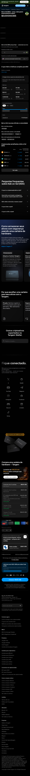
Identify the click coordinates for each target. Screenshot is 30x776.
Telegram (21, 391)
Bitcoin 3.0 (4, 710)
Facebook (21, 399)
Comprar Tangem (20, 5)
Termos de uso (5, 699)
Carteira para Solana (7, 657)
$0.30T (27, 155)
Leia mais (4, 72)
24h (4, 105)
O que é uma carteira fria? (8, 621)
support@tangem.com (7, 600)
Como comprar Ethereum (8, 682)
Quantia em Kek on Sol (6, 49)
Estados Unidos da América (20, 557)
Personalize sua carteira (8, 733)
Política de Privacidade (17, 610)
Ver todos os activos (7, 693)
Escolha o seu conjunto (10, 477)
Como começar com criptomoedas (11, 619)
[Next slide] (26, 523)
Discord (8, 407)
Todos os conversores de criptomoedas (12, 674)
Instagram (8, 399)
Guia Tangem (5, 746)
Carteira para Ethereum (8, 655)
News (3, 737)
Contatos (4, 752)
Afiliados (4, 731)
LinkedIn (21, 407)
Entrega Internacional (7, 727)
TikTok (8, 416)
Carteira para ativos (7, 663)
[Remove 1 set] (3, 530)
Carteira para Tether (7, 661)
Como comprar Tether (7, 691)
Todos (11, 105)
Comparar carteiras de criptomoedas (11, 625)
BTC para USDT (6, 670)
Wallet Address (6, 714)
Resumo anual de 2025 (8, 748)
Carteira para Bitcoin (7, 653)
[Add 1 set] (10, 530)
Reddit (21, 383)
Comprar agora (24, 1)
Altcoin (3, 712)
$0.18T (27, 159)
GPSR (3, 704)
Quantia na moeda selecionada (8, 55)
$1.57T (27, 152)
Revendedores (5, 729)
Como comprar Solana (8, 684)
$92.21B (27, 162)
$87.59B (26, 166)
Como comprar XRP (7, 689)
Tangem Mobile (6, 642)
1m (7, 105)
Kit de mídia (5, 744)
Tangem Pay (5, 640)
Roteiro (4, 742)
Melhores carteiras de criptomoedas (11, 623)
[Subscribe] (20, 605)
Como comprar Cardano (8, 687)
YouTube (8, 391)
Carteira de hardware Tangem (9, 646)
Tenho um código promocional (21, 554)
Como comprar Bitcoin (8, 680)
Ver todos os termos (7, 716)
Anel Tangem (5, 644)
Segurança (4, 725)
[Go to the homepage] (5, 5)
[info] (11, 89)
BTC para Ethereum (7, 672)
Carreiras (4, 750)
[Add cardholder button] (25, 536)
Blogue (3, 735)
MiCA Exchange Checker (8, 632)
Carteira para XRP (6, 659)
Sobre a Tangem (6, 722)
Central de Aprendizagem (8, 740)
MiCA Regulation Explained (9, 634)
